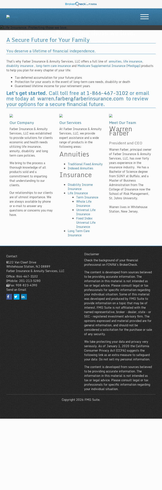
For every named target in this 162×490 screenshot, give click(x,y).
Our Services (70, 122)
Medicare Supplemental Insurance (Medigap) (108, 65)
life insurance (132, 61)
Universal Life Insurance (86, 211)
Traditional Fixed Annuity (85, 164)
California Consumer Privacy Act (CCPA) (116, 348)
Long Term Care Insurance (79, 233)
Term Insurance (87, 197)
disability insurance (20, 65)
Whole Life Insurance (84, 203)
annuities (115, 61)
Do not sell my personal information (124, 359)
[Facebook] (9, 297)
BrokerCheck (128, 264)
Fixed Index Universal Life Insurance (86, 222)
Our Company (21, 122)
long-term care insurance (53, 65)
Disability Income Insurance (80, 186)
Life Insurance (78, 193)
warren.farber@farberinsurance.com (80, 98)
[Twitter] (16, 297)
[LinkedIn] (24, 297)
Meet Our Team (122, 122)
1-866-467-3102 (107, 93)
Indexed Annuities (81, 168)
